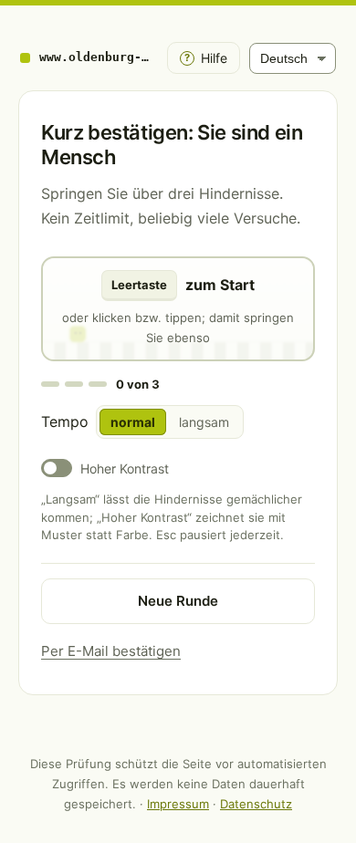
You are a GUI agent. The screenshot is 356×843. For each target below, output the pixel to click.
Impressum (178, 803)
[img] (178, 308)
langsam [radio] (204, 422)
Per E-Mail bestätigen (111, 651)
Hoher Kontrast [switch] (124, 468)
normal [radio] (132, 422)
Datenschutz (256, 803)
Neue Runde (178, 600)
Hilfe (205, 58)
